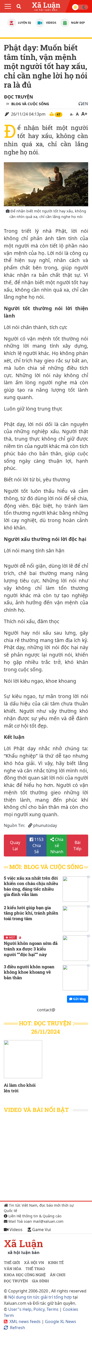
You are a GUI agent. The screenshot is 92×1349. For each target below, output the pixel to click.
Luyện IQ (24, 22)
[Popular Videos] (39, 22)
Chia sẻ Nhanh (56, 845)
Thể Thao (35, 1268)
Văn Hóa (12, 1268)
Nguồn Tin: (14, 825)
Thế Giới (12, 1262)
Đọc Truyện (18, 97)
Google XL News (60, 1321)
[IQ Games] (11, 22)
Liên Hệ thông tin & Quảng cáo (34, 1216)
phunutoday (45, 825)
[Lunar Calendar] (64, 22)
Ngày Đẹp (77, 22)
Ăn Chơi (57, 1274)
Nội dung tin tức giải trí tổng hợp (40, 1297)
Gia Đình (40, 1280)
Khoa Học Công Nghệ (25, 1274)
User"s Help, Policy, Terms (34, 1309)
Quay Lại (15, 845)
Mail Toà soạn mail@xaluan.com (35, 1221)
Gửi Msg (79, 999)
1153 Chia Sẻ (38, 845)
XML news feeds (25, 1321)
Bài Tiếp (77, 845)
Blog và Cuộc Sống (30, 103)
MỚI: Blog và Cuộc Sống (46, 866)
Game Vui (41, 1229)
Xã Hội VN (34, 1262)
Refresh (17, 1327)
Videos (50, 22)
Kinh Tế (56, 1262)
